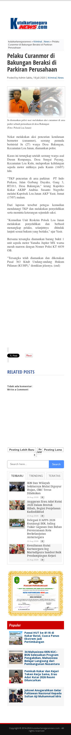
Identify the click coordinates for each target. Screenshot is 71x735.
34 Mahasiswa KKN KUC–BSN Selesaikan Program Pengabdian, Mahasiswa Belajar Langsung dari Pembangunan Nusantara (42, 658)
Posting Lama (53, 449)
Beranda (38, 452)
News (47, 41)
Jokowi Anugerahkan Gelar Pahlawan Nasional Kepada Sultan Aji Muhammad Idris (43, 693)
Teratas (54, 475)
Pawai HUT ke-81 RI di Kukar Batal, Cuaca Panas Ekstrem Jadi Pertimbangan (41, 637)
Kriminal (38, 41)
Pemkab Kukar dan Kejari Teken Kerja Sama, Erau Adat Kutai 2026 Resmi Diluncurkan (41, 675)
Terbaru (17, 475)
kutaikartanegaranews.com (46, 728)
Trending (36, 475)
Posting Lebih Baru (21, 449)
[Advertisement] (35, 307)
